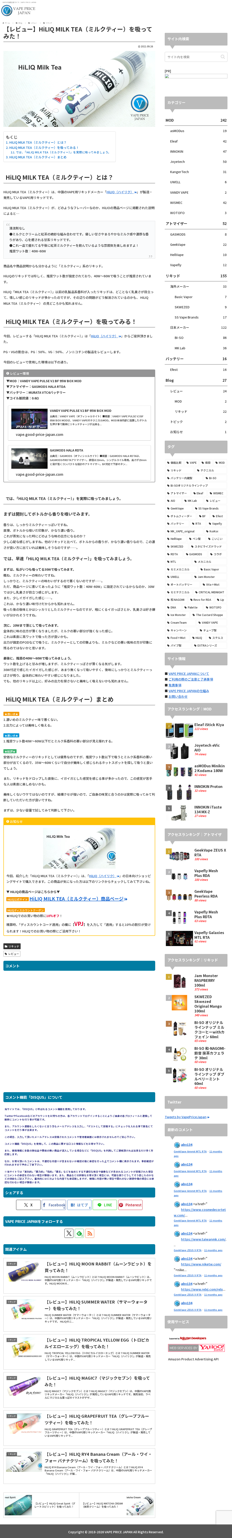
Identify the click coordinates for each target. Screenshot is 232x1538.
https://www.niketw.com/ (201, 1264)
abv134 (186, 1144)
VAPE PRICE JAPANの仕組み (189, 690)
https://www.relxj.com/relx (202, 1289)
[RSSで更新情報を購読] (89, 1233)
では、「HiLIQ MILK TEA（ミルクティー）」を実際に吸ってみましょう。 (63, 152)
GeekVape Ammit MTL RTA (190, 1151)
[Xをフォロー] (68, 1233)
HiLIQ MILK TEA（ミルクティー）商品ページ (76, 898)
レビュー (13, 954)
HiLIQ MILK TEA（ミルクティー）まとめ (38, 157)
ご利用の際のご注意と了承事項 (191, 679)
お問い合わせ (178, 696)
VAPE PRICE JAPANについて (189, 673)
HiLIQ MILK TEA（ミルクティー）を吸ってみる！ (44, 147)
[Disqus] (79, 1033)
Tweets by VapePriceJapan (185, 1117)
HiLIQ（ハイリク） (120, 192)
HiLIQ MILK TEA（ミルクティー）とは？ (38, 142)
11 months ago (213, 1250)
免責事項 (175, 685)
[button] (223, 56)
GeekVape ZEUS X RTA (187, 1250)
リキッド (13, 946)
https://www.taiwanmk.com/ (203, 1239)
